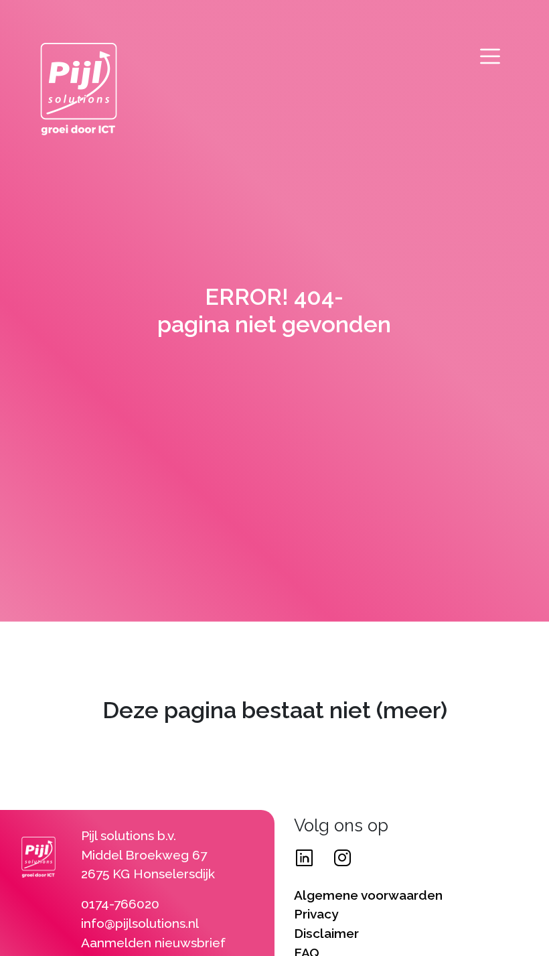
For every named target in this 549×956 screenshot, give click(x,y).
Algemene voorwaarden (368, 895)
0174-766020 (120, 903)
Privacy (316, 913)
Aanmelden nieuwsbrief (153, 942)
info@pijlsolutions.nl (140, 923)
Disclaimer (326, 933)
